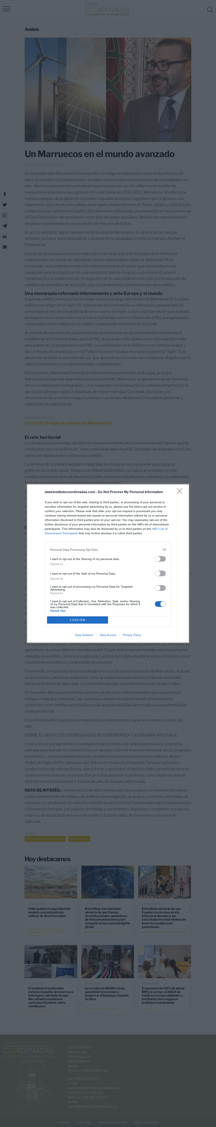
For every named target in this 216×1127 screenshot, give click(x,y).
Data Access (108, 635)
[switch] (160, 559)
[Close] (181, 492)
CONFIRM (77, 620)
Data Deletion (84, 635)
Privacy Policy (132, 635)
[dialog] (108, 563)
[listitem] (108, 549)
